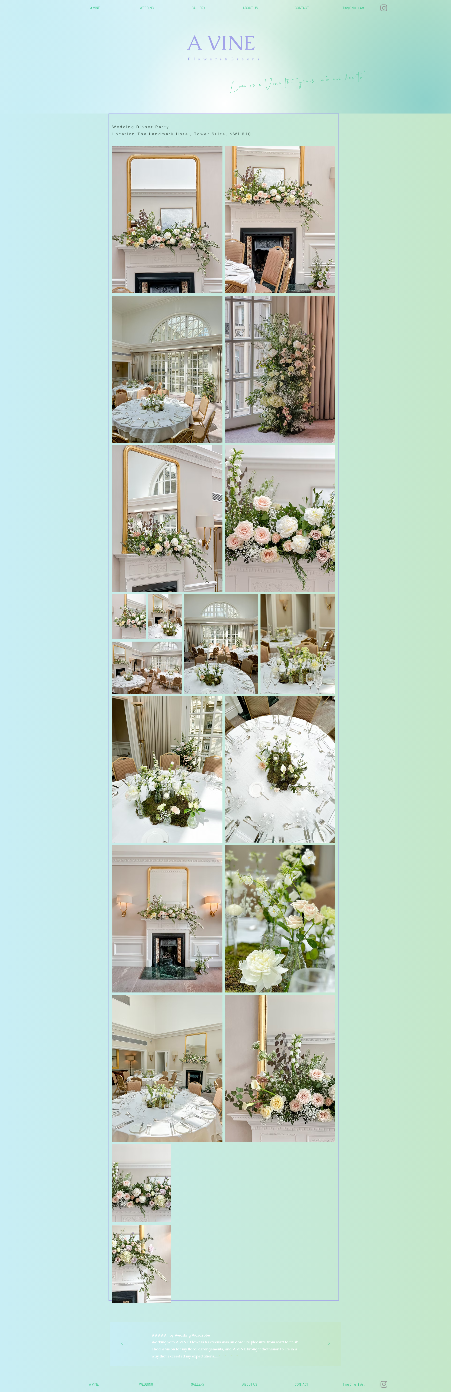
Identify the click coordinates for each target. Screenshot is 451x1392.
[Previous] (122, 1344)
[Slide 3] (225, 1355)
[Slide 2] (219, 1355)
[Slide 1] (213, 1355)
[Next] (329, 1344)
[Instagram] (383, 7)
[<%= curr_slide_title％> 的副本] (231, 1355)
